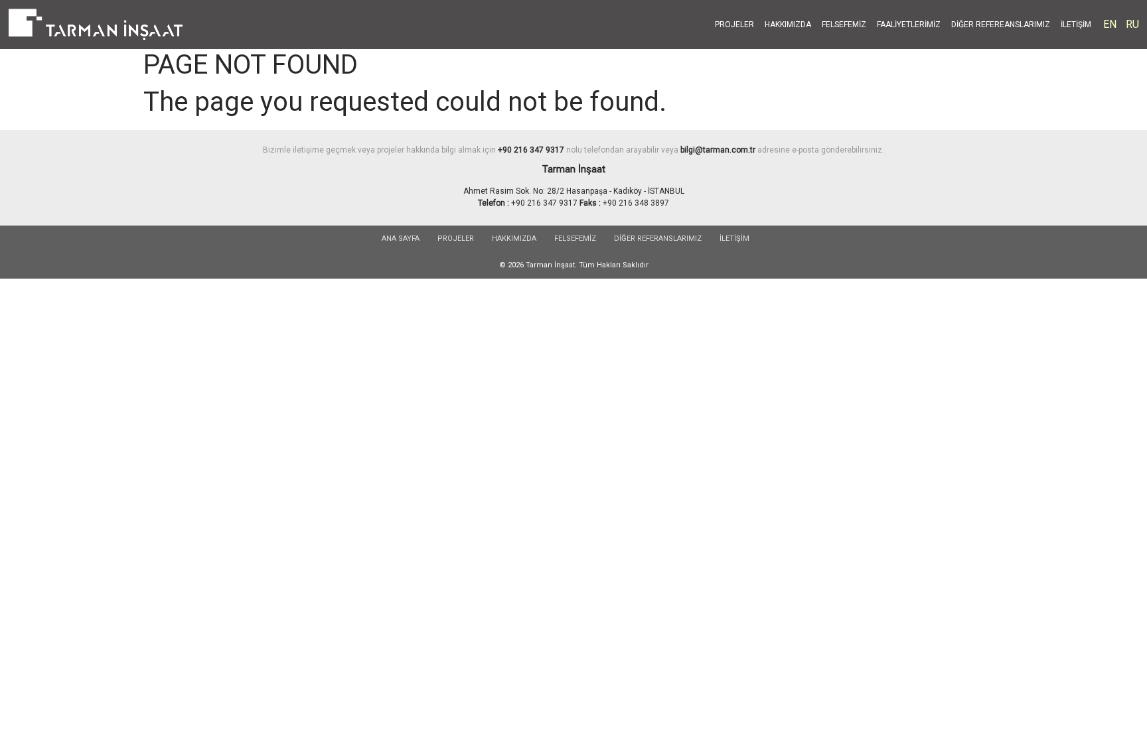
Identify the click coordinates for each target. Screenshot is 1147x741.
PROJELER (734, 24)
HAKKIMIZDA (788, 24)
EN (1109, 24)
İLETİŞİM (1076, 24)
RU (1132, 24)
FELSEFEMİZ (844, 24)
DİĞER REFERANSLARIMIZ (658, 238)
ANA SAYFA (401, 238)
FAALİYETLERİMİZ (909, 24)
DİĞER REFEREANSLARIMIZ (1000, 24)
